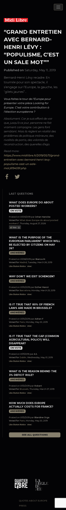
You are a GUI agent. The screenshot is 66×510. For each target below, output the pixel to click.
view (29, 266)
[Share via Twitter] (18, 176)
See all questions (35, 434)
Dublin (23, 357)
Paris (22, 322)
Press (22, 505)
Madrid (23, 262)
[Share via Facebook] (8, 176)
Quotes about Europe (33, 500)
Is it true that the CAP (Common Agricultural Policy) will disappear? (34, 340)
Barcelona (25, 290)
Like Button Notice (17, 266)
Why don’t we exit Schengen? (32, 276)
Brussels (24, 389)
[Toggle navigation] (58, 7)
